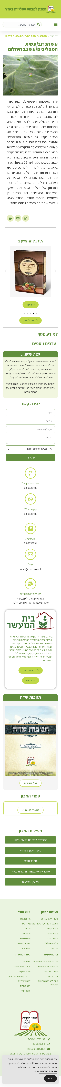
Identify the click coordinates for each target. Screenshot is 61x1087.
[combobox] (22, 24)
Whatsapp (30, 509)
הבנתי (50, 1078)
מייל (30, 564)
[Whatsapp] (30, 499)
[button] (55, 24)
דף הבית (54, 36)
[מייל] (30, 554)
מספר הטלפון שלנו (30, 483)
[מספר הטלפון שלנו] (30, 473)
